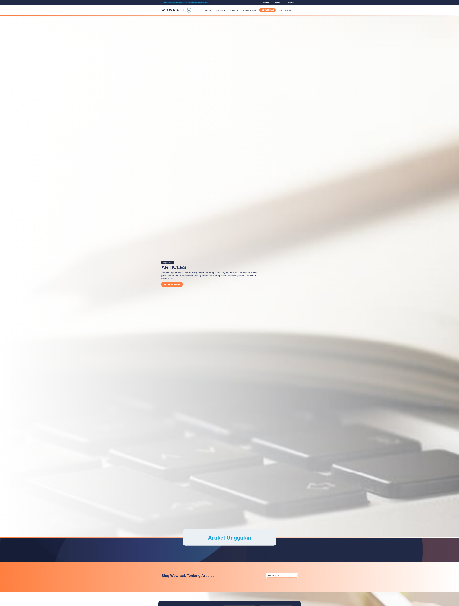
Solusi (208, 10)
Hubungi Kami (267, 10)
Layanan (220, 10)
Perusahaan (249, 10)
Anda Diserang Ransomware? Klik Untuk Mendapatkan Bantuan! (186, 2)
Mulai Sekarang (172, 284)
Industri (234, 10)
